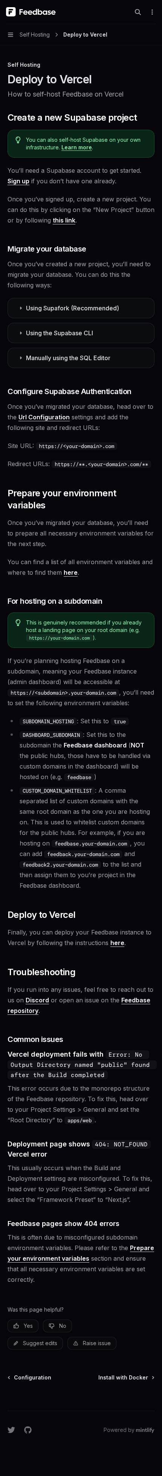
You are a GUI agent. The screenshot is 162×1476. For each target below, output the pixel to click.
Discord (37, 1000)
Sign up (18, 181)
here (71, 572)
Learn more (76, 147)
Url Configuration (44, 417)
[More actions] (152, 12)
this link (64, 220)
